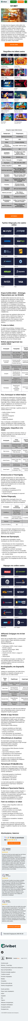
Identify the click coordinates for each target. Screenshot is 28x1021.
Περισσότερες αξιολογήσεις (14, 926)
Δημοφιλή (3, 55)
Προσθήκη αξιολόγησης (14, 843)
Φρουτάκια (22, 55)
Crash (16, 55)
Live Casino (9, 55)
